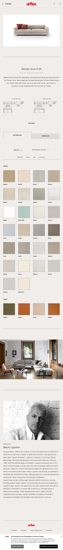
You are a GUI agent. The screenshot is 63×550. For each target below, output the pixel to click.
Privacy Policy (24, 542)
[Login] (54, 4)
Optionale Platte (39, 150)
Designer (23, 530)
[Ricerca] (60, 4)
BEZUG (16, 150)
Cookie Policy (33, 542)
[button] (58, 30)
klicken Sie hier (45, 541)
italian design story (36, 530)
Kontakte (49, 530)
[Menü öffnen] (3, 4)
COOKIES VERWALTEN (17, 546)
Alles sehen (31, 123)
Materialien (17, 135)
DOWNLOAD (45, 136)
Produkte (8, 3)
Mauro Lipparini (34, 73)
